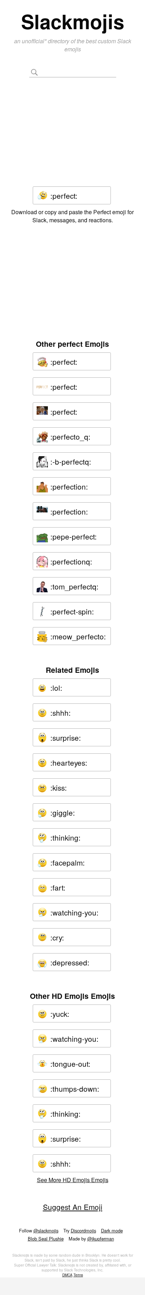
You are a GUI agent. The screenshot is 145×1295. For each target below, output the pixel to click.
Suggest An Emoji (72, 1206)
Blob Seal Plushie (46, 1238)
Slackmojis (72, 21)
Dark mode (112, 1230)
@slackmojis (45, 1230)
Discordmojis (83, 1230)
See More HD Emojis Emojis (72, 1180)
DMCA (67, 1274)
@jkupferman (100, 1238)
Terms (78, 1274)
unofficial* (35, 41)
